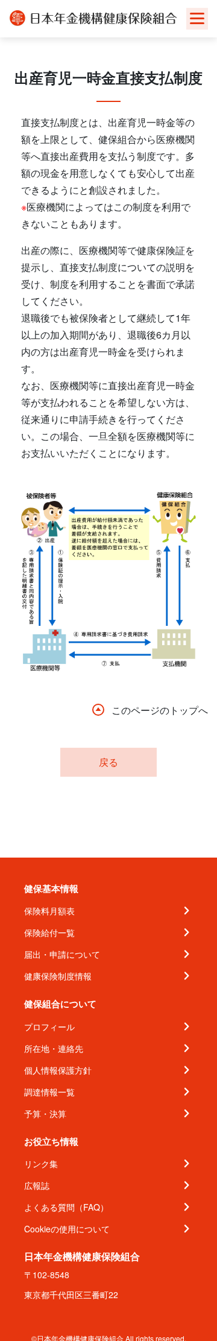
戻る (108, 762)
